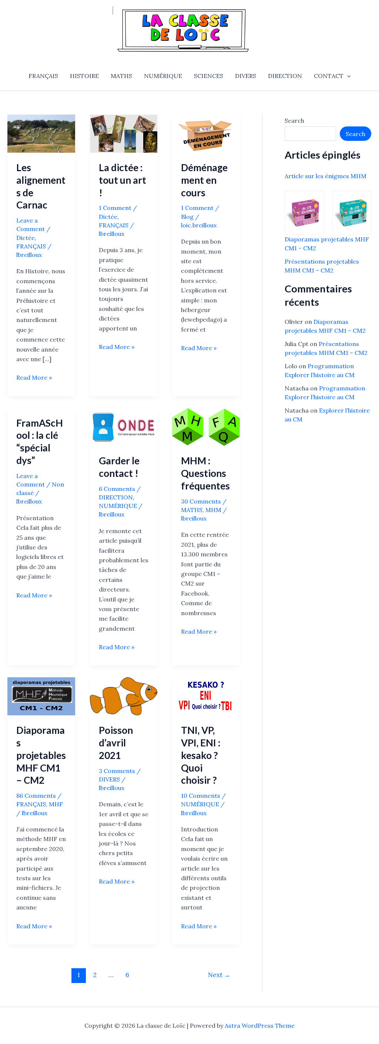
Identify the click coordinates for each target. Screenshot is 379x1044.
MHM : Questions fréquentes (205, 473)
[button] (347, 76)
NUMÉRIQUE (163, 75)
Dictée (25, 237)
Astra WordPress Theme (260, 1025)
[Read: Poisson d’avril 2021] (124, 695)
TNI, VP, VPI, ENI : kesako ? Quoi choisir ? (200, 755)
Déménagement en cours (204, 180)
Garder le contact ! (119, 467)
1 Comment (115, 207)
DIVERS (245, 75)
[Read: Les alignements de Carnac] (41, 133)
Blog (187, 216)
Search (294, 120)
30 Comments (201, 501)
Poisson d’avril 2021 (116, 742)
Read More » (34, 377)
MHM (213, 509)
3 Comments (117, 770)
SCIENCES (208, 75)
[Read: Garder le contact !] (124, 426)
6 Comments (117, 488)
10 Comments (200, 795)
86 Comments (36, 795)
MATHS (121, 75)
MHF (56, 804)
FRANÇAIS (43, 75)
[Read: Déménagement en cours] (206, 133)
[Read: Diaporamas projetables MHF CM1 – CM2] (41, 695)
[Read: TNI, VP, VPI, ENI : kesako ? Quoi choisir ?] (206, 695)
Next (219, 975)
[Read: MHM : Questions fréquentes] (206, 426)
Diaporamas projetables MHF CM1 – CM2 (41, 755)
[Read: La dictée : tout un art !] (124, 133)
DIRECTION (285, 75)
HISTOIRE (84, 75)
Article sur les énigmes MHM (325, 176)
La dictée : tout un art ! (122, 180)
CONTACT (328, 75)
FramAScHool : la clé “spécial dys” (39, 441)
